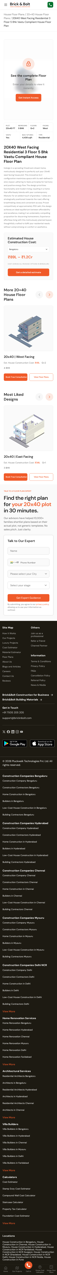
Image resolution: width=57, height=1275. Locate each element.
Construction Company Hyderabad (20, 828)
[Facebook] (8, 732)
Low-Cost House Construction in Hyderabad (25, 855)
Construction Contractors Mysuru (20, 929)
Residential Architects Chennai (18, 1103)
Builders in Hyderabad (14, 848)
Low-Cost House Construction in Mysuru (23, 949)
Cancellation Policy (40, 675)
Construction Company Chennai (19, 875)
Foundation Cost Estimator (16, 1215)
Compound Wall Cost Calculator (19, 1195)
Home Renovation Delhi (14, 1050)
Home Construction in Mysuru (18, 936)
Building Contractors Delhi (16, 1004)
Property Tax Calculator (15, 1209)
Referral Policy (38, 680)
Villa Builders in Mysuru (14, 1149)
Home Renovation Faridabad (17, 1056)
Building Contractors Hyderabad (19, 862)
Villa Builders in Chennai (15, 1142)
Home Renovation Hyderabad (18, 1029)
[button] (12, 562)
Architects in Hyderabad (15, 1096)
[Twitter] (4, 732)
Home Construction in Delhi (16, 983)
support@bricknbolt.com (17, 718)
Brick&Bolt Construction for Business (25, 694)
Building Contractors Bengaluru (18, 814)
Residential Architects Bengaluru (19, 1076)
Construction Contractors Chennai (20, 882)
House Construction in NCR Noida (26, 1257)
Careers (6, 671)
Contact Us (8, 676)
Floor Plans (7, 657)
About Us (7, 661)
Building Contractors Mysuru (17, 956)
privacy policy (42, 604)
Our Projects (8, 638)
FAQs (33, 670)
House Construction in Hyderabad (28, 1247)
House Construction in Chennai (23, 1243)
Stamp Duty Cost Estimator (16, 1188)
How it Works (9, 633)
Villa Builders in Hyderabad (16, 1135)
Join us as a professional (37, 635)
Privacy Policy (38, 666)
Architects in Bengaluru (14, 1082)
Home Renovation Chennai (16, 1036)
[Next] (49, 294)
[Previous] (39, 294)
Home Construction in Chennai (18, 889)
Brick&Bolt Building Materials (20, 699)
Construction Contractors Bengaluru (21, 787)
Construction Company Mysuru (19, 922)
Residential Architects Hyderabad (20, 1089)
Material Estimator (11, 652)
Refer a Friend (38, 640)
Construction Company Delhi (17, 970)
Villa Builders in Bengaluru (15, 1129)
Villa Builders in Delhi (13, 1156)
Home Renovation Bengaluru (17, 1023)
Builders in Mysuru (12, 943)
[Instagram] (17, 732)
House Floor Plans (14, 14)
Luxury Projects (10, 642)
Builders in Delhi (11, 990)
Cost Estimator (9, 647)
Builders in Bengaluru (13, 801)
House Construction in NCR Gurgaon (22, 1250)
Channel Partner (39, 645)
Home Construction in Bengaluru (19, 794)
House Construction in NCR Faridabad (28, 1248)
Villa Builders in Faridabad (16, 1162)
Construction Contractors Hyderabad (22, 835)
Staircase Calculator (13, 1202)
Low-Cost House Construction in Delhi (22, 997)
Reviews (6, 680)
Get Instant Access (28, 97)
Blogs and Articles (11, 666)
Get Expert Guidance (28, 597)
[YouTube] (21, 732)
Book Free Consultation (16, 377)
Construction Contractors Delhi (18, 976)
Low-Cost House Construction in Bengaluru (25, 807)
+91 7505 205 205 (13, 712)
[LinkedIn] (12, 732)
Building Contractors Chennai (17, 909)
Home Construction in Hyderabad (20, 841)
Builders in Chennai (12, 895)
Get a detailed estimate (28, 272)
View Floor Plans (41, 377)
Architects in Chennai (13, 1110)
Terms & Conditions (41, 661)
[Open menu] (6, 4)
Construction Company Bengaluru (20, 780)
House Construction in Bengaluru (19, 1242)
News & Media (38, 685)
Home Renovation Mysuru (16, 1043)
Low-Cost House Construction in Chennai (24, 902)
